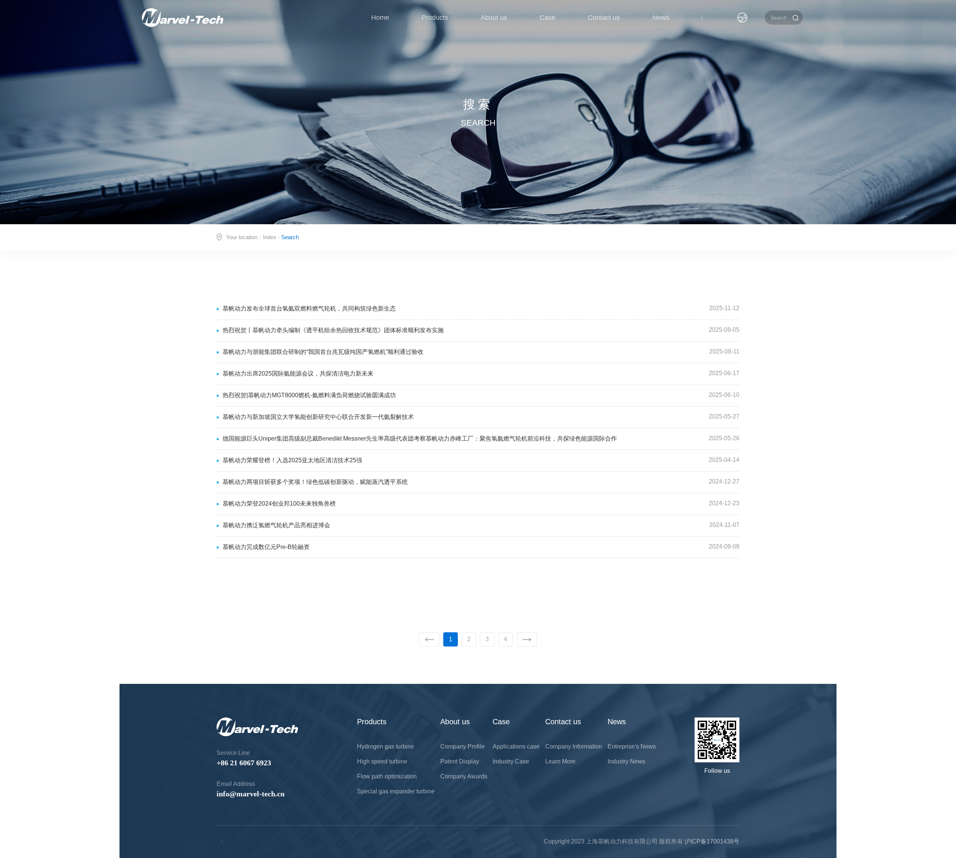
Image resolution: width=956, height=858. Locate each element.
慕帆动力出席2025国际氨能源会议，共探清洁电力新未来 (298, 373)
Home (380, 17)
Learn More (560, 761)
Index (269, 237)
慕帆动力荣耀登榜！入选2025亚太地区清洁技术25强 (292, 460)
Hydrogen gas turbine (385, 746)
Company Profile (462, 746)
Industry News (626, 761)
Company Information (573, 746)
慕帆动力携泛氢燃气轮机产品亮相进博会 (276, 525)
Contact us (604, 17)
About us (494, 17)
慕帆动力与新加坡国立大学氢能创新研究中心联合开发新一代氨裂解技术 (318, 417)
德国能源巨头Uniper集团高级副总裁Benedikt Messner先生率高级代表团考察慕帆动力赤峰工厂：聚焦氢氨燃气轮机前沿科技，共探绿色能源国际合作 (420, 438)
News (660, 17)
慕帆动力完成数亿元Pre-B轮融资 (266, 547)
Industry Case (511, 761)
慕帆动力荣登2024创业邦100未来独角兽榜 (279, 503)
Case (547, 17)
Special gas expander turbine (396, 791)
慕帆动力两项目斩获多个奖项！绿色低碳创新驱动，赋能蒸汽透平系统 (315, 482)
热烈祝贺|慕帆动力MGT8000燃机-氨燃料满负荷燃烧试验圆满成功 (309, 395)
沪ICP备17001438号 (712, 841)
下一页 (527, 639)
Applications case (516, 746)
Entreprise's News (632, 746)
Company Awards (463, 776)
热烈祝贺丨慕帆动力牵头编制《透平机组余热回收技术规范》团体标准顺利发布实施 (333, 330)
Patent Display (459, 761)
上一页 (429, 639)
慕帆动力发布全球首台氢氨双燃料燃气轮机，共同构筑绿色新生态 (309, 308)
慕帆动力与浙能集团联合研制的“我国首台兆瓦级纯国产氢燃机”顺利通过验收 (323, 352)
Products (435, 17)
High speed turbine (382, 761)
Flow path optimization (387, 776)
